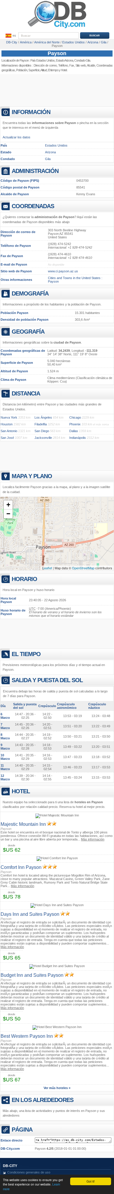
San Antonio (9, 431)
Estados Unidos (56, 145)
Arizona (50, 152)
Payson (57, 53)
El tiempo (53, 70)
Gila (48, 159)
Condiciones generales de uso (28, 1172)
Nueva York (9, 417)
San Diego (41, 431)
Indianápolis (77, 437)
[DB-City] (57, 28)
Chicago (75, 417)
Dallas (73, 431)
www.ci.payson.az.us (63, 271)
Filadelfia (40, 424)
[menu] (10, 35)
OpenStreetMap (83, 567)
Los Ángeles (43, 417)
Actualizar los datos (16, 137)
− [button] (8, 513)
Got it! (91, 1181)
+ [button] (8, 504)
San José (7, 437)
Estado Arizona (64, 60)
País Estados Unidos (42, 60)
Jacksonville (43, 437)
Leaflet (47, 567)
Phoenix (75, 424)
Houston (7, 424)
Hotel (64, 70)
